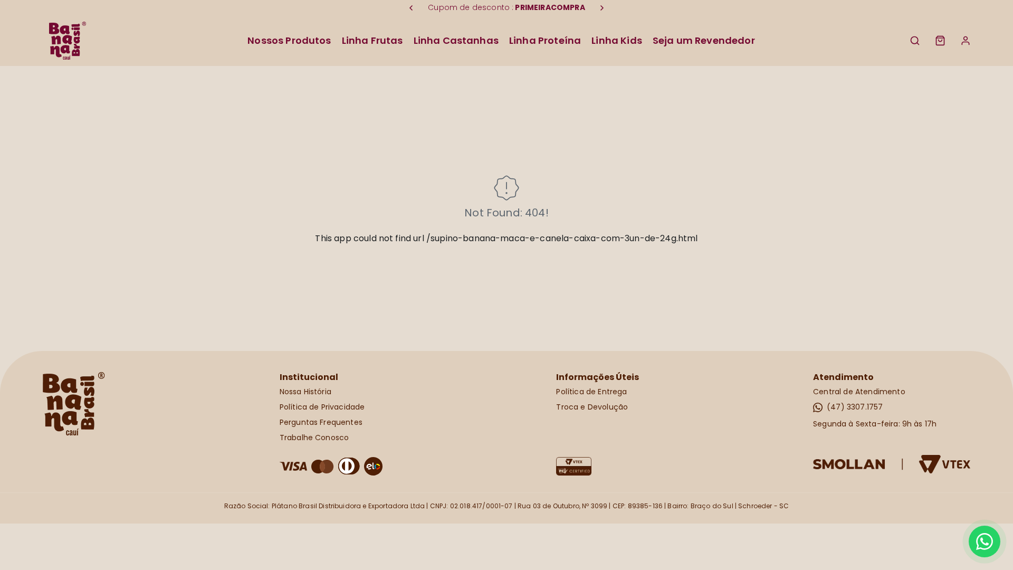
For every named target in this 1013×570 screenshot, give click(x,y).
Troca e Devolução (592, 407)
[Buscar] (915, 40)
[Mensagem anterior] (411, 8)
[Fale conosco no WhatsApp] (984, 541)
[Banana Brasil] (67, 41)
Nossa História (305, 391)
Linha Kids (616, 40)
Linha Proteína (545, 40)
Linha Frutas (372, 40)
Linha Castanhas (456, 40)
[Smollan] (892, 464)
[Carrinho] (940, 40)
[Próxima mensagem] (602, 8)
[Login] (965, 40)
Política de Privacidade (322, 407)
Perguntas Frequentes (321, 422)
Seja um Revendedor (704, 40)
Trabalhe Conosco (314, 437)
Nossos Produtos (289, 40)
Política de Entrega (591, 391)
